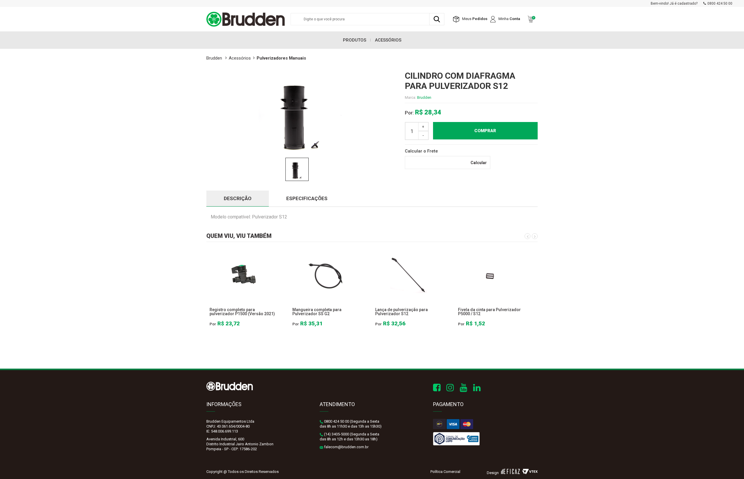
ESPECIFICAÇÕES (307, 198)
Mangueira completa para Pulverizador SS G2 (316, 311)
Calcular (479, 162)
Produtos (354, 40)
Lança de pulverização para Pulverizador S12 (401, 311)
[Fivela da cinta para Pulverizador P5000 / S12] (492, 274)
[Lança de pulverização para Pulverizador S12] (409, 274)
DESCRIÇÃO (237, 198)
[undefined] (301, 113)
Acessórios (388, 40)
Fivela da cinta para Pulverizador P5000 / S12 (489, 311)
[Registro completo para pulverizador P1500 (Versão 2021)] (243, 274)
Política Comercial (445, 471)
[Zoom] (297, 169)
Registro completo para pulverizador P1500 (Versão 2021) (242, 311)
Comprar (485, 130)
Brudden (424, 97)
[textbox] (367, 19)
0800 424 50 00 (719, 3)
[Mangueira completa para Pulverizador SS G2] (326, 274)
